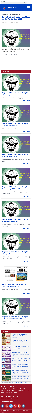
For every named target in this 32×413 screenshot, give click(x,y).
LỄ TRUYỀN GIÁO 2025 (9, 54)
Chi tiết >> (26, 100)
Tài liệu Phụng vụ (15, 14)
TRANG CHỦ (5, 14)
